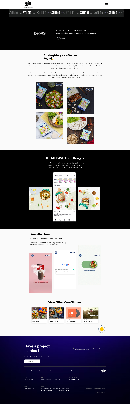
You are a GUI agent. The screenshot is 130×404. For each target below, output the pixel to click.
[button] (106, 4)
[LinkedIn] (72, 379)
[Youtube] (76, 379)
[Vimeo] (78, 379)
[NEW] (102, 329)
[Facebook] (74, 379)
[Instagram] (69, 379)
